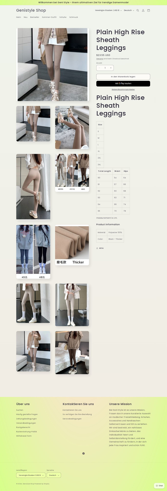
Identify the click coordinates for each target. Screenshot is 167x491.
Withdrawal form (24, 436)
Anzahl (99, 63)
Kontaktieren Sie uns (72, 410)
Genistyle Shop (28, 484)
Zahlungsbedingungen (26, 418)
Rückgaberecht (23, 427)
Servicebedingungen (72, 418)
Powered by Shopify (42, 484)
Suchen (19, 410)
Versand (99, 59)
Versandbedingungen (26, 423)
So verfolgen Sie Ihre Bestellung (77, 414)
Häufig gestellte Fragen (27, 414)
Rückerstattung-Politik (26, 431)
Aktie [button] (101, 248)
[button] (137, 10)
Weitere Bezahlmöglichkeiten (123, 89)
